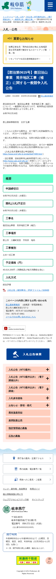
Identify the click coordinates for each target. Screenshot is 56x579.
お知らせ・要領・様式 (20, 405)
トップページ (8, 17)
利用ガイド (35, 489)
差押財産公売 (15, 420)
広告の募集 (14, 436)
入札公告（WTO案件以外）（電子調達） (26, 389)
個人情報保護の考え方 (13, 494)
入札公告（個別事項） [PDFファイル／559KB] (28, 290)
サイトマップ (38, 499)
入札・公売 (19, 17)
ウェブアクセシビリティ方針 (16, 499)
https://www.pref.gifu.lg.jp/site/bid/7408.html (22, 154)
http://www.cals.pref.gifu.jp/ (16, 161)
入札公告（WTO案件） (20, 369)
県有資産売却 (15, 412)
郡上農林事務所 (47, 96)
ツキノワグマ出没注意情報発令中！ (25, 59)
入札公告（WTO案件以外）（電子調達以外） (26, 379)
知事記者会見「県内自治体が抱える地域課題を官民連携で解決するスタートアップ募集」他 (28, 50)
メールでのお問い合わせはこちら (21, 317)
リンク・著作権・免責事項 (15, 489)
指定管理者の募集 (18, 428)
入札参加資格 (15, 398)
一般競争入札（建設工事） (23, 19)
